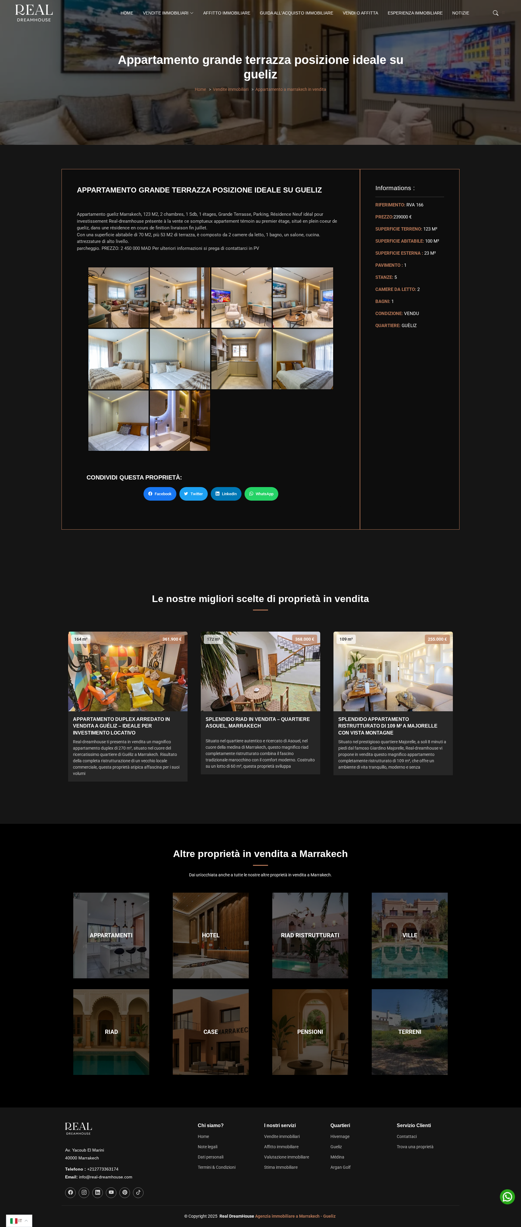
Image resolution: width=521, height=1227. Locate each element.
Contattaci (407, 1136)
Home (127, 13)
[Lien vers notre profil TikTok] (138, 1192)
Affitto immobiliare (226, 13)
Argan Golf (340, 1167)
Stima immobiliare (281, 1167)
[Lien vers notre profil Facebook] (70, 1192)
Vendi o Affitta (360, 13)
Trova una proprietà (415, 1147)
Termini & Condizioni (216, 1167)
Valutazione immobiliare (286, 1157)
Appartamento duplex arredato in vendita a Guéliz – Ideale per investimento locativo (121, 726)
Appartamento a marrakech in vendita (290, 89)
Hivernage (339, 1136)
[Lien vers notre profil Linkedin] (97, 1192)
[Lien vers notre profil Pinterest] (124, 1192)
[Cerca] (495, 13)
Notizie (460, 13)
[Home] (35, 13)
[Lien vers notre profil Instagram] (84, 1192)
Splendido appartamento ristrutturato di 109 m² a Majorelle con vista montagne (387, 726)
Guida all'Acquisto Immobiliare (296, 13)
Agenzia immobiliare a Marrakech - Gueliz (295, 1216)
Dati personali (210, 1157)
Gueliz (336, 1147)
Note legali (207, 1147)
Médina (337, 1157)
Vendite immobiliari (230, 89)
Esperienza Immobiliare (415, 13)
